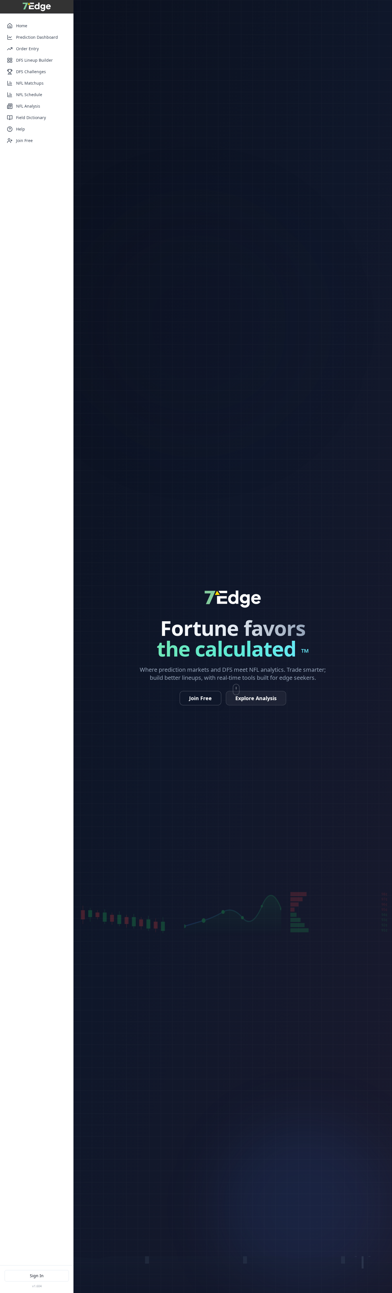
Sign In (37, 1275)
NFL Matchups (30, 83)
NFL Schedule (29, 94)
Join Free (24, 140)
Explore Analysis (256, 698)
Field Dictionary (31, 117)
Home (21, 25)
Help (20, 129)
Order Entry (27, 48)
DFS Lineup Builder (34, 60)
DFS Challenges (31, 71)
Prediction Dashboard (37, 37)
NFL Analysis (28, 106)
